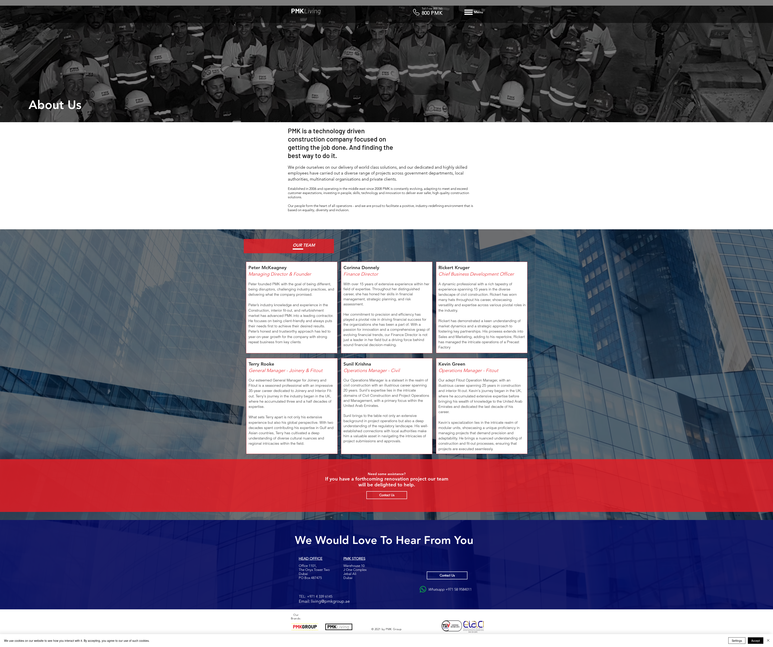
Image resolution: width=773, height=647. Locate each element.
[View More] (306, 11)
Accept (755, 641)
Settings (737, 641)
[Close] (768, 640)
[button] (473, 12)
